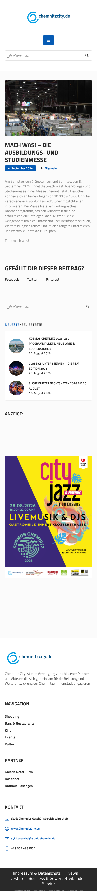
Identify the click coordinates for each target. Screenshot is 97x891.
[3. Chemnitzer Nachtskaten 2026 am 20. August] (16, 387)
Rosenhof (12, 778)
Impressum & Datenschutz (37, 873)
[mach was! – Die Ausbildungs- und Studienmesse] (48, 108)
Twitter (32, 279)
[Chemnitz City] (48, 17)
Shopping (12, 716)
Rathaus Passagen (19, 785)
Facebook (12, 279)
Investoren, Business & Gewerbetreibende (45, 878)
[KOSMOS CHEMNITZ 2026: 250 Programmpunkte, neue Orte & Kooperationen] (16, 345)
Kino (8, 730)
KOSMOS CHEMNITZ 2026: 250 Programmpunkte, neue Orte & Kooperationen (52, 343)
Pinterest (52, 279)
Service (48, 883)
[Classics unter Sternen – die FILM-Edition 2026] (16, 368)
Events (10, 737)
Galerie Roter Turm (19, 771)
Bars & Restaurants (20, 723)
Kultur (9, 744)
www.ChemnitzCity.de (25, 828)
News (73, 873)
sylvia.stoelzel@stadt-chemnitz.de (33, 838)
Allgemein (50, 168)
